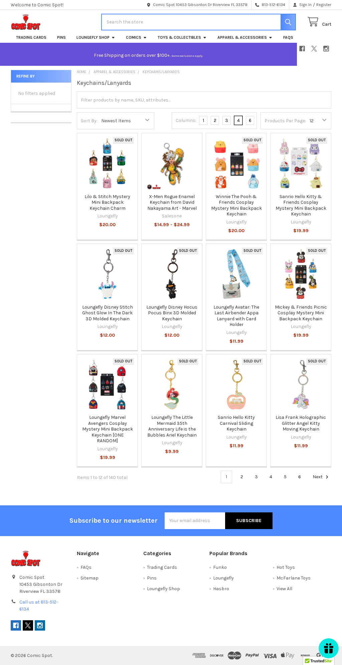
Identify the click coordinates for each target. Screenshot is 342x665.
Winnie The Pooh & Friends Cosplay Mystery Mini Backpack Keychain (236, 205)
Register (323, 4)
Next (318, 477)
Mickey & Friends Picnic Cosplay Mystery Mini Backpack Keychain (301, 313)
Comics (133, 37)
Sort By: (89, 121)
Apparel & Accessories (242, 37)
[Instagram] (326, 48)
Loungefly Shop (93, 37)
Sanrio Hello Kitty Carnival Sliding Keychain (236, 423)
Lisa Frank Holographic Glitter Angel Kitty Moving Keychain (301, 423)
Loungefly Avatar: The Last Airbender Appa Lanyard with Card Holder (236, 316)
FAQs (288, 37)
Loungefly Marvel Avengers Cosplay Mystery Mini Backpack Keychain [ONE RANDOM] (107, 429)
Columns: (186, 120)
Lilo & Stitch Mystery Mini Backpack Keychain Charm (107, 202)
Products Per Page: (285, 121)
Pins (61, 37)
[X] (314, 48)
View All (284, 589)
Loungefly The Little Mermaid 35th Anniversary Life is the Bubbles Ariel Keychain (172, 426)
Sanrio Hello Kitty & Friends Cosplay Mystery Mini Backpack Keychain (301, 205)
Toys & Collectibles (179, 37)
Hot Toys (286, 567)
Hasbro (221, 589)
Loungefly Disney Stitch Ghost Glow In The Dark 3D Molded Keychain (107, 313)
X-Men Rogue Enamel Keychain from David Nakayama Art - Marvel (172, 202)
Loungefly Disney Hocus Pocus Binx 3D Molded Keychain (171, 313)
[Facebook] (302, 48)
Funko (220, 567)
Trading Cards (31, 37)
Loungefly (223, 578)
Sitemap (89, 578)
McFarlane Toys (294, 578)
